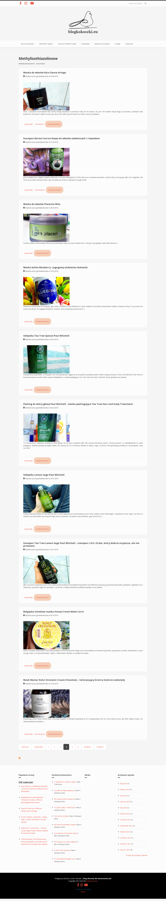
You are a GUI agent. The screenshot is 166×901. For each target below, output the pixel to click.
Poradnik (85, 44)
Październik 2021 (126, 826)
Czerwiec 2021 (125, 838)
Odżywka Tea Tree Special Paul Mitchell (46, 335)
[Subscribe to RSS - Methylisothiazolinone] (19, 758)
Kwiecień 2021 (125, 844)
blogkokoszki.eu (83, 31)
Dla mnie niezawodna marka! (64, 825)
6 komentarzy (40, 734)
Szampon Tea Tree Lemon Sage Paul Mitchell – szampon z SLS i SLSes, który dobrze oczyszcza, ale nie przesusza (81, 544)
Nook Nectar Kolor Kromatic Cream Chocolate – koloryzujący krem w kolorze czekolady (74, 679)
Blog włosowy (27, 44)
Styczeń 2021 (125, 850)
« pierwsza (25, 747)
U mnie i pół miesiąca (62, 850)
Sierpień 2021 (125, 832)
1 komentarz (39, 124)
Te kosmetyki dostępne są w (64, 859)
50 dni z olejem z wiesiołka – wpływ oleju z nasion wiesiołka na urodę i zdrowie (34, 819)
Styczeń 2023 (125, 802)
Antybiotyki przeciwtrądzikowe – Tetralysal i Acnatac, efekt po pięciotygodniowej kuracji (32, 799)
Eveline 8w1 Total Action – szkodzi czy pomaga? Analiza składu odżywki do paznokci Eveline (34, 830)
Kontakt (129, 44)
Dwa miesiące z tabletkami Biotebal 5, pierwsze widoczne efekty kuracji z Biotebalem (34, 788)
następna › (87, 747)
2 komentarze (40, 190)
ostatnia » (100, 747)
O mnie (117, 44)
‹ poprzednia (38, 747)
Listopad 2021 (125, 820)
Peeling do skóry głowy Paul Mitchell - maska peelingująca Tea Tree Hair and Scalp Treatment (78, 404)
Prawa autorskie (102, 44)
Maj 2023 (123, 783)
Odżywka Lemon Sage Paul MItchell (43, 474)
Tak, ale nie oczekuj (61, 816)
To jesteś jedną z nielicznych (64, 807)
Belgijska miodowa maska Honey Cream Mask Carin (53, 611)
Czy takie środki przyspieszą (64, 790)
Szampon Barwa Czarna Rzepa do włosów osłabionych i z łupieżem (61, 138)
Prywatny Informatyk (83, 889)
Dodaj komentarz (53, 124)
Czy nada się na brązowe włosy (65, 833)
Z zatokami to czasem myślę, (65, 782)
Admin (83, 892)
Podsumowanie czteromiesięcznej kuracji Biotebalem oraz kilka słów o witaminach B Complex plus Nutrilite (34, 841)
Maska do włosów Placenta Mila (41, 204)
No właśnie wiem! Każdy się (64, 799)
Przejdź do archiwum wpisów (136, 855)
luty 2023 (123, 796)
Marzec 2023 (125, 789)
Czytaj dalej (28, 124)
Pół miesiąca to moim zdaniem (65, 842)
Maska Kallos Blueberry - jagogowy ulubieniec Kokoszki (55, 267)
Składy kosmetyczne (67, 44)
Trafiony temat (46, 44)
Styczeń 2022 (125, 814)
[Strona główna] (83, 20)
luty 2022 (123, 808)
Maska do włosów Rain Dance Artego (44, 72)
